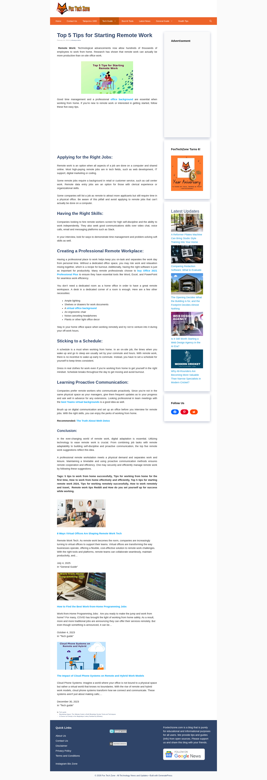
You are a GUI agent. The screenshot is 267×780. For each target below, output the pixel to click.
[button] (116, 21)
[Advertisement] (107, 132)
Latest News (144, 21)
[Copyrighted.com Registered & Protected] (118, 744)
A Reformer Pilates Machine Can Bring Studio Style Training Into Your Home (186, 238)
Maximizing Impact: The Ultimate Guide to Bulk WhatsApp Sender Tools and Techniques (87, 714)
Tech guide (62, 712)
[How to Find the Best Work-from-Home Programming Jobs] (81, 599)
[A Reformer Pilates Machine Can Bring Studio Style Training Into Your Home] (187, 223)
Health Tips (183, 21)
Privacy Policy (63, 750)
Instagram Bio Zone (66, 763)
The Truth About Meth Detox (93, 420)
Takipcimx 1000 (90, 21)
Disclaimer (61, 745)
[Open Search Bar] (210, 21)
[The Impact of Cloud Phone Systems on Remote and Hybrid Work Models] (81, 668)
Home (58, 21)
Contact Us (72, 21)
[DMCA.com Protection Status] (118, 732)
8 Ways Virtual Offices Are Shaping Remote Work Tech (89, 533)
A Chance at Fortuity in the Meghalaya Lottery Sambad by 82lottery (80, 716)
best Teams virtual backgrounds (80, 402)
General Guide (162, 21)
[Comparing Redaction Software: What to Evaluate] (187, 254)
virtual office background (82, 308)
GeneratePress (165, 775)
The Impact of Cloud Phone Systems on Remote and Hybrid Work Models (100, 675)
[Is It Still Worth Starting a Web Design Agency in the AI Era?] (187, 324)
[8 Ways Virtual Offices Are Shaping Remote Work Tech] (81, 526)
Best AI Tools (128, 21)
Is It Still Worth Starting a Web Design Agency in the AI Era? (185, 342)
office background (122, 99)
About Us (61, 735)
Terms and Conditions (68, 755)
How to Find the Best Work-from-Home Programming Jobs (92, 606)
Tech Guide (107, 21)
